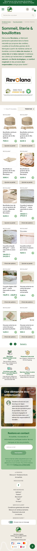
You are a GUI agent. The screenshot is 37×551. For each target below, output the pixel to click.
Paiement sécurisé (18, 512)
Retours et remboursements (18, 510)
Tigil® (18, 499)
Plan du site (18, 537)
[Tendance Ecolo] (10, 9)
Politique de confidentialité (21, 465)
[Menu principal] (3, 9)
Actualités (18, 477)
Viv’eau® (18, 501)
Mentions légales (18, 534)
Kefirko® (18, 492)
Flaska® (18, 494)
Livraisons (18, 514)
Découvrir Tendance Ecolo (19, 475)
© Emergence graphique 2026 (18, 539)
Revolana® (18, 497)
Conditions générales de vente (18, 507)
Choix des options (27, 223)
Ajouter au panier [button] (10, 145)
